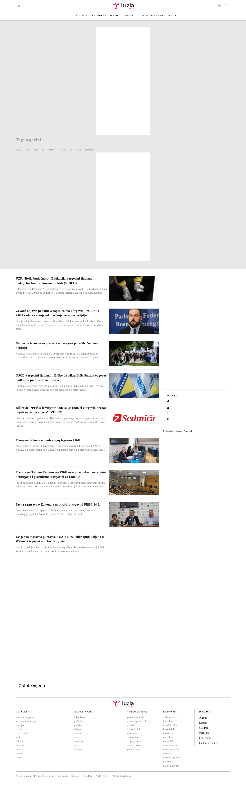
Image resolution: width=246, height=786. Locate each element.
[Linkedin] (168, 413)
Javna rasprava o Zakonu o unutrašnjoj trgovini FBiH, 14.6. (58, 504)
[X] (168, 419)
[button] (19, 6)
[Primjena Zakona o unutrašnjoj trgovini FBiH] (134, 450)
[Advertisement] (123, 81)
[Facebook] (168, 402)
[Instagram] (168, 408)
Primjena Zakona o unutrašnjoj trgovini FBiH (48, 440)
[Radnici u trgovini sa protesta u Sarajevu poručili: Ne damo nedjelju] (134, 353)
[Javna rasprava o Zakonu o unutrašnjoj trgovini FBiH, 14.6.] (134, 514)
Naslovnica (168, 431)
